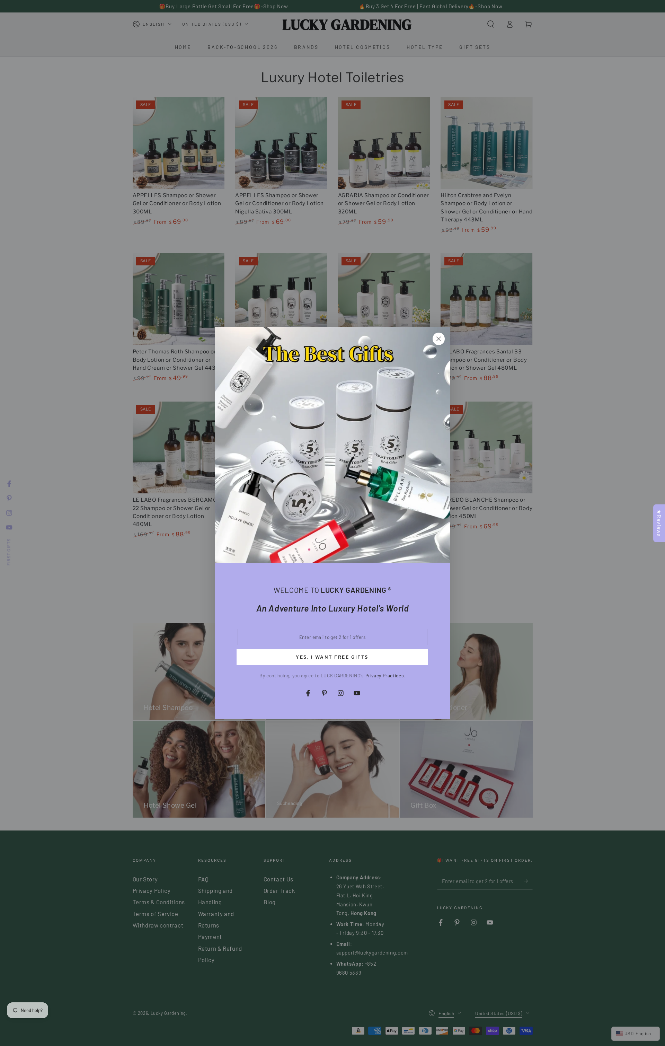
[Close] (438, 339)
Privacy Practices (384, 675)
